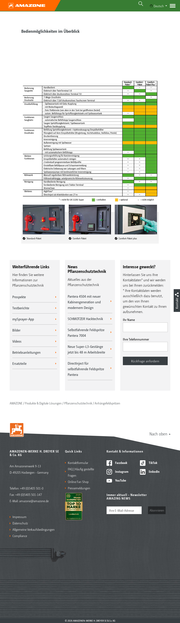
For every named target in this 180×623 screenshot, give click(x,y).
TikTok (152, 462)
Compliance (19, 535)
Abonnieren (157, 510)
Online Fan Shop (78, 481)
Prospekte (19, 297)
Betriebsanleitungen (26, 352)
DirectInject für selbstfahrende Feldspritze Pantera (86, 368)
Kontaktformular (78, 462)
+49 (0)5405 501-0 (31, 488)
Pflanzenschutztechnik (78, 403)
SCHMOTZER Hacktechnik (85, 318)
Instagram (121, 471)
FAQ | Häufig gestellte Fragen (81, 472)
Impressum (19, 516)
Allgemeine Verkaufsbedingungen (33, 529)
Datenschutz (20, 523)
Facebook (120, 462)
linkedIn (154, 471)
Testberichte (20, 308)
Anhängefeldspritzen (107, 403)
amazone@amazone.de (34, 500)
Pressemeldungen (79, 487)
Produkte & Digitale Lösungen (43, 403)
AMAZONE (16, 403)
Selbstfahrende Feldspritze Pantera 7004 (86, 332)
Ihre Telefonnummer (136, 339)
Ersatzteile (19, 363)
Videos (16, 341)
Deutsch (159, 5)
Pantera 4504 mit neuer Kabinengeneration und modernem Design (84, 302)
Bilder (16, 330)
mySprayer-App (23, 319)
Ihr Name (129, 319)
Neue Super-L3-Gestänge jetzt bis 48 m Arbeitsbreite (86, 349)
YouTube (120, 480)
